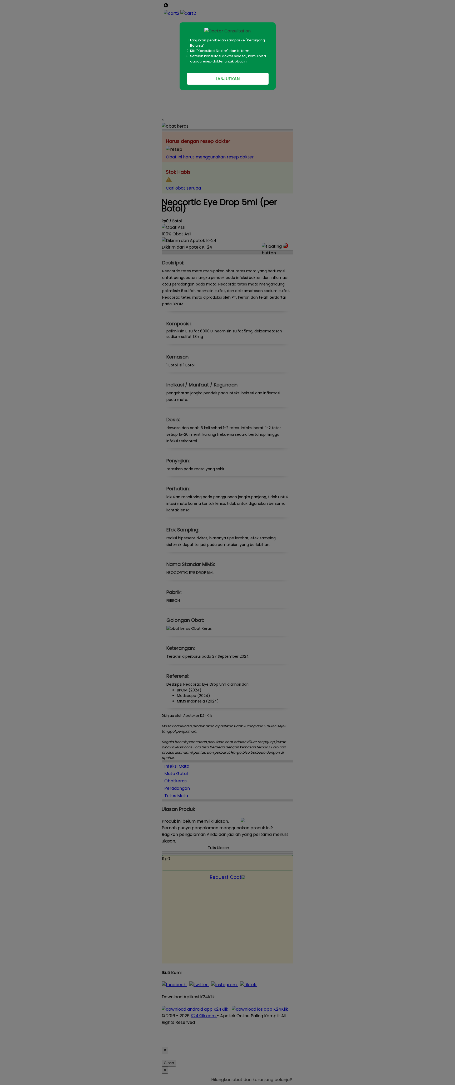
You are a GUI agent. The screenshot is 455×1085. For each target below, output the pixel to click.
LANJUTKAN (228, 79)
